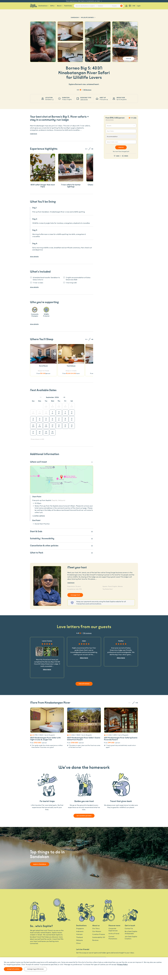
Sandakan (75, 17)
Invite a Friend (114, 933)
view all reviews (84, 684)
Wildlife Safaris (87, 17)
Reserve (121, 147)
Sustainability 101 (98, 937)
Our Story (96, 928)
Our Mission (96, 931)
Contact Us (129, 928)
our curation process (84, 816)
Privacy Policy (122, 964)
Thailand (79, 937)
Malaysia (79, 940)
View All (128, 59)
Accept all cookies (13, 969)
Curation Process (98, 934)
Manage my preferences (35, 969)
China (78, 943)
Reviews (95, 940)
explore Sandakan (39, 864)
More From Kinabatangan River (50, 703)
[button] (32, 354)
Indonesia (79, 931)
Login (138, 6)
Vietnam (79, 934)
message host (75, 595)
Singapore (80, 928)
